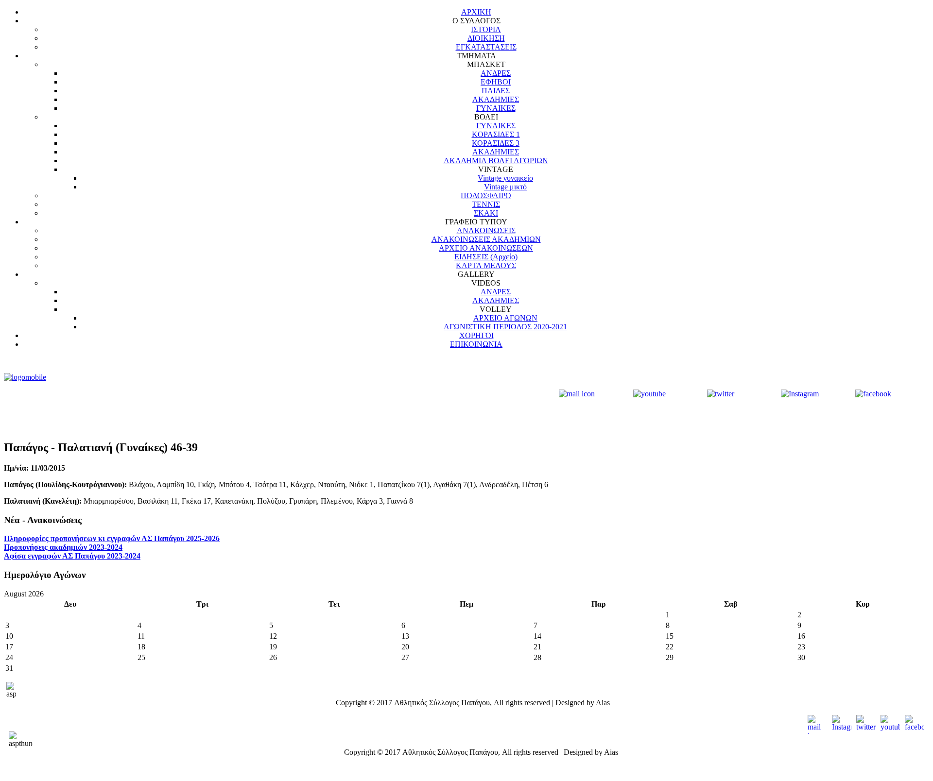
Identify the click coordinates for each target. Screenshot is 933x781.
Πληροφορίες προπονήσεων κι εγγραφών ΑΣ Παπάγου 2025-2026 (112, 538)
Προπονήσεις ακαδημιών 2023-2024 (63, 547)
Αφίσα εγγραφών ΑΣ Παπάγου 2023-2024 (72, 556)
